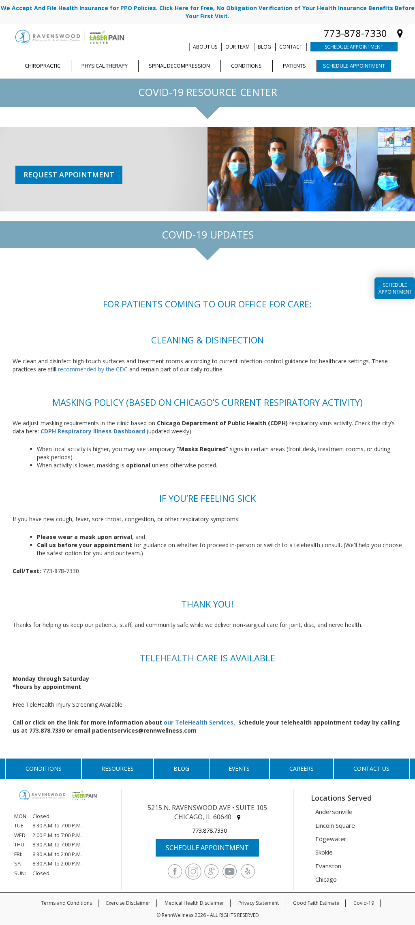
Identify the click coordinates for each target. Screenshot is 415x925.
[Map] (400, 33)
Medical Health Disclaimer (194, 902)
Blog (264, 46)
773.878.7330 (209, 830)
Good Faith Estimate (316, 902)
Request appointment (69, 174)
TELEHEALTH (167, 658)
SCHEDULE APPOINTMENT (207, 847)
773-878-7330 (355, 33)
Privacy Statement (258, 902)
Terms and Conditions (66, 902)
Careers (301, 768)
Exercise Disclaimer (128, 902)
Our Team (237, 46)
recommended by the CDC (93, 369)
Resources (117, 768)
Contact (290, 46)
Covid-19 (363, 902)
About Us (205, 46)
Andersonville (334, 812)
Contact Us (371, 768)
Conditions (44, 768)
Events (239, 768)
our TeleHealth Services (198, 722)
